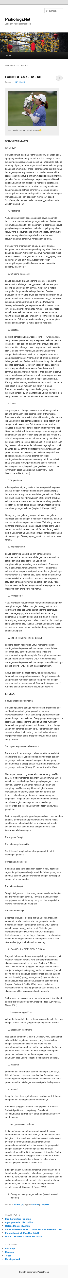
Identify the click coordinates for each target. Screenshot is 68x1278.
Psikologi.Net (17, 19)
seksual (35, 1204)
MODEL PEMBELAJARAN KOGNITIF (23, 1236)
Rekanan (9, 1251)
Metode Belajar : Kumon (17, 1225)
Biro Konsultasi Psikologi (18, 1218)
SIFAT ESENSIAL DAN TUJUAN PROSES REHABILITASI (33, 1229)
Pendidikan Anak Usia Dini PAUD (22, 1232)
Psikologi (18, 1204)
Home (8, 55)
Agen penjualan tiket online (19, 1222)
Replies (44, 1204)
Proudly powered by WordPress (34, 1271)
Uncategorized (12, 1259)
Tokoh (8, 1255)
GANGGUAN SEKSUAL (23, 76)
